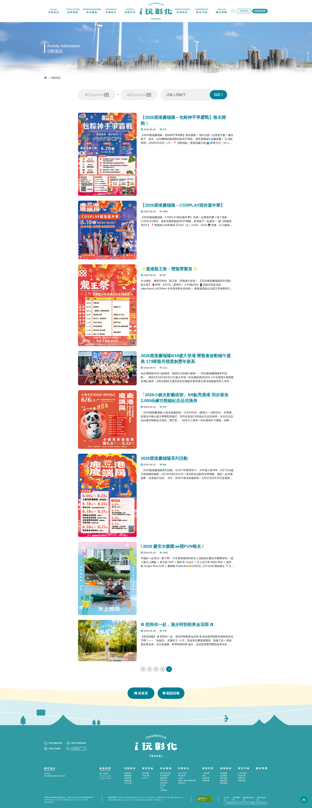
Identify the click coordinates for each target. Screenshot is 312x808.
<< (143, 669)
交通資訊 (223, 775)
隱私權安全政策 (248, 799)
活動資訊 (56, 77)
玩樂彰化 (184, 768)
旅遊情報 (127, 780)
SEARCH (244, 11)
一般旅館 (205, 773)
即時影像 (181, 775)
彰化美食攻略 (165, 773)
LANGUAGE (260, 11)
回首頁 (143, 693)
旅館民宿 (208, 768)
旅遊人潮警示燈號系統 (187, 780)
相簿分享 (241, 778)
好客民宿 (205, 778)
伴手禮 (163, 785)
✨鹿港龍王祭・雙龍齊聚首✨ (169, 268)
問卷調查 (223, 783)
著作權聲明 (236, 799)
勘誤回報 (173, 693)
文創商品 (163, 790)
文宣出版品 (242, 773)
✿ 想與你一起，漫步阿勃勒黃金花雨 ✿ (177, 624)
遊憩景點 (148, 768)
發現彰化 (181, 783)
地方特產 (163, 783)
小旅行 (180, 778)
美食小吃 (163, 780)
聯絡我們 (223, 780)
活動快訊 (127, 773)
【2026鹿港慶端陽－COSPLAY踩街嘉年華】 (183, 205)
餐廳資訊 (163, 778)
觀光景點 (145, 773)
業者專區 (223, 778)
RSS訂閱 (128, 783)
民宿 (204, 775)
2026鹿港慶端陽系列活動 (164, 458)
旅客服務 (223, 773)
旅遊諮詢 (226, 768)
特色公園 (145, 775)
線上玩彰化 (182, 773)
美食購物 (166, 768)
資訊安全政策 (261, 799)
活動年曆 (127, 778)
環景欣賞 (241, 780)
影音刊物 (244, 768)
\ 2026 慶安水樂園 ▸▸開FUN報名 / (172, 546)
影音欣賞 (241, 775)
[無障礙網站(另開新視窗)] (204, 798)
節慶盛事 (127, 775)
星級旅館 (205, 780)
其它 (162, 788)
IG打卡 (145, 778)
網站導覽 (262, 768)
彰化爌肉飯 (164, 775)
